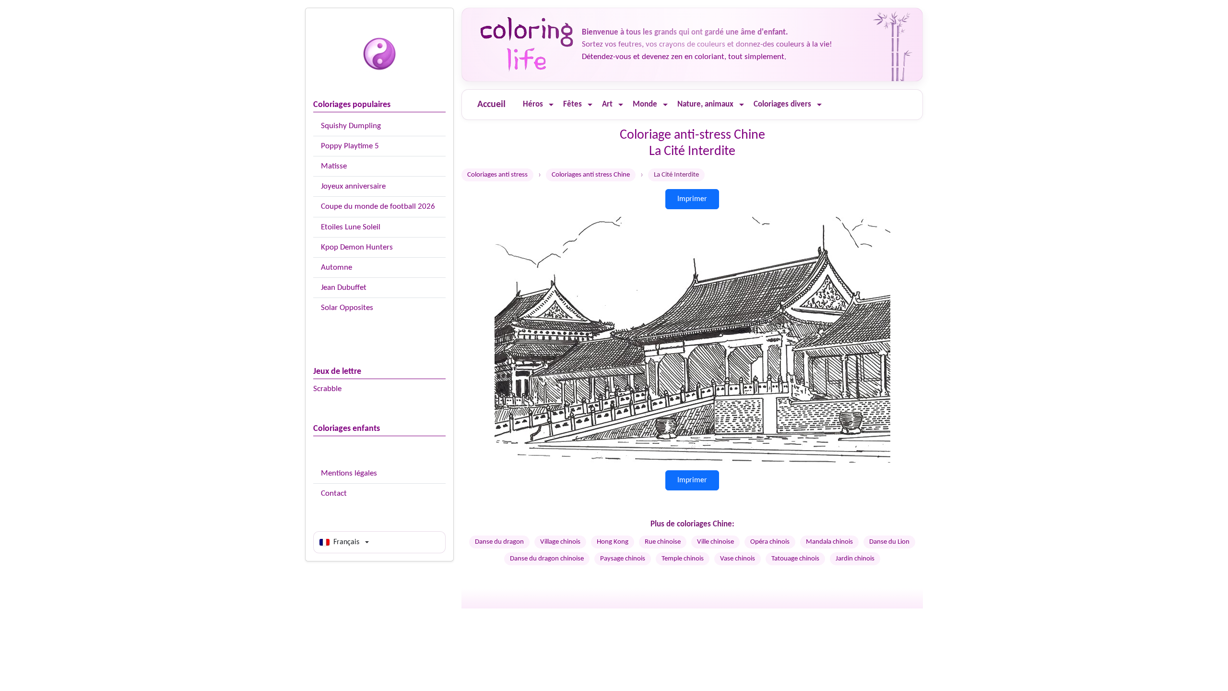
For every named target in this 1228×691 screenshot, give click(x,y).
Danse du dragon (499, 542)
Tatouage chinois (795, 558)
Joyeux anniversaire (353, 186)
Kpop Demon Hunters (357, 247)
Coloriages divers (782, 104)
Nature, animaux (705, 104)
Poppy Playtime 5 (350, 146)
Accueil (491, 104)
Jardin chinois (855, 558)
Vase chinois (737, 558)
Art (607, 104)
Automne (336, 267)
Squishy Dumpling (351, 126)
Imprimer (692, 199)
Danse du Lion (889, 542)
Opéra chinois (770, 542)
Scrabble (327, 389)
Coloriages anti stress (497, 175)
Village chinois (560, 542)
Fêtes (572, 104)
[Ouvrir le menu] (551, 105)
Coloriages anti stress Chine (591, 175)
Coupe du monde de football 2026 (378, 207)
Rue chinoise (663, 542)
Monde (645, 104)
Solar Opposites (347, 308)
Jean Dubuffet (343, 288)
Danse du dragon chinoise (547, 558)
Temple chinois (682, 558)
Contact (334, 493)
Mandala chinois (829, 542)
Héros (533, 104)
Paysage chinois (622, 558)
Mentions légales (349, 473)
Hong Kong (612, 542)
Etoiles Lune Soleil (350, 227)
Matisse (334, 166)
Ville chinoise (715, 542)
